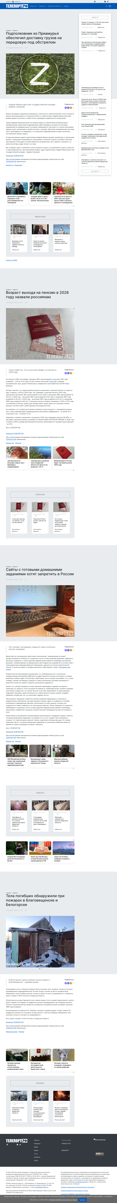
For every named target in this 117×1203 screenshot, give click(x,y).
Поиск (36, 1160)
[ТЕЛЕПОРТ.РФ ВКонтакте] (100, 1)
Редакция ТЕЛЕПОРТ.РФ (14, 156)
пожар (22, 1032)
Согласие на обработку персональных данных (75, 1194)
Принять (82, 1200)
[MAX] (66, 108)
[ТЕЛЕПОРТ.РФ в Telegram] (97, 1)
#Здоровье (101, 129)
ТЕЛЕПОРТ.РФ (11, 161)
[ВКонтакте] (68, 108)
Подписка (37, 1157)
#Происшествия (17, 1120)
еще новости (95, 171)
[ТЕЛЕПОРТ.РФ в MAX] (95, 1)
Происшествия (12, 1032)
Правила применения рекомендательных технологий (77, 1187)
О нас (36, 1153)
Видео (36, 1147)
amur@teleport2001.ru (41, 1187)
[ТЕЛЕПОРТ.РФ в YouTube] (110, 1)
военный (19, 165)
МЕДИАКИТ (65, 1150)
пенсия (18, 443)
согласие (33, 1196)
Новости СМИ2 (11, 260)
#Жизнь (100, 94)
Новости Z (10, 165)
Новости (33, 6)
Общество (10, 443)
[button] (39, 968)
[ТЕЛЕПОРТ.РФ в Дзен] (105, 1)
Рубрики (42, 6)
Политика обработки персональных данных (74, 1190)
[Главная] (17, 6)
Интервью (37, 1143)
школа (18, 741)
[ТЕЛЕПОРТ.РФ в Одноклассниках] (102, 1)
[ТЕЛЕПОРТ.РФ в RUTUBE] (107, 1)
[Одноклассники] (71, 108)
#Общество (15, 249)
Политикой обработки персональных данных (63, 1200)
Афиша (66, 6)
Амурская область (54, 6)
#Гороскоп (102, 108)
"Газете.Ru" (53, 381)
